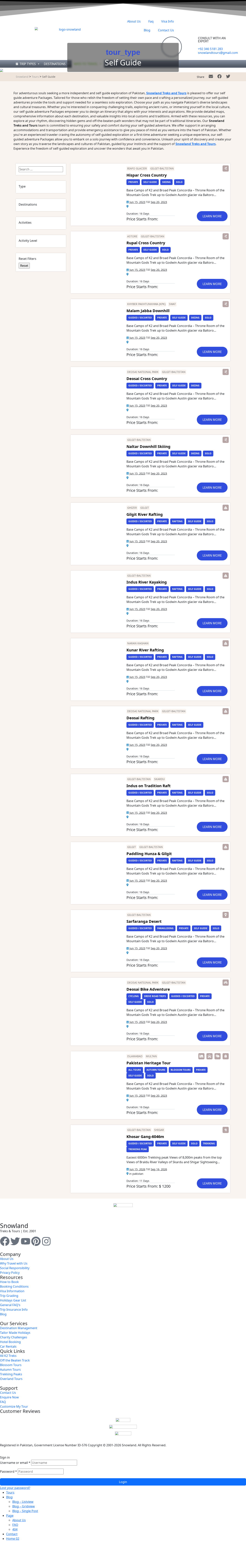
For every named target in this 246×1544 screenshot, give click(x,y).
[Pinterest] (36, 1241)
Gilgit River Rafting (144, 514)
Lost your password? (15, 1488)
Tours (10, 1492)
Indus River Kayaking (146, 582)
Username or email (15, 1463)
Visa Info (167, 21)
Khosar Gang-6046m (145, 1136)
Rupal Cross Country (145, 242)
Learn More (212, 216)
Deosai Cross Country (146, 378)
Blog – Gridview (23, 1506)
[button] (226, 168)
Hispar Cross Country (146, 175)
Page (9, 1515)
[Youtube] (25, 1241)
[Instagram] (46, 1241)
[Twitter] (15, 1241)
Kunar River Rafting (145, 650)
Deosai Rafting (140, 717)
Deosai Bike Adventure (148, 989)
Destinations (55, 64)
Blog (147, 30)
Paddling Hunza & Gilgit (149, 853)
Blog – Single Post (25, 1511)
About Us (134, 21)
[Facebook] (5, 1241)
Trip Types (28, 64)
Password (8, 1471)
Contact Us (166, 30)
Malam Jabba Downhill (148, 310)
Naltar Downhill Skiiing (148, 446)
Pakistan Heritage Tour (148, 1062)
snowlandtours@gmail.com (218, 53)
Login (123, 1482)
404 (14, 1529)
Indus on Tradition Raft (148, 785)
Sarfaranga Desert (144, 921)
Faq (151, 21)
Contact (11, 1534)
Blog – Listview (22, 1502)
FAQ (15, 1525)
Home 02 (12, 1538)
